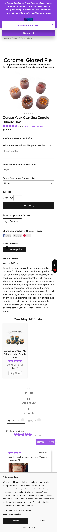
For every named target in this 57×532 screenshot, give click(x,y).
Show (54, 266)
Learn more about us (12, 514)
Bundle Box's (27, 38)
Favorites (28, 392)
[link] (29, 526)
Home (6, 38)
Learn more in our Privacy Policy (17, 510)
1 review (27, 127)
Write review (47, 442)
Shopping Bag (29, 402)
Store (14, 38)
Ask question (37, 127)
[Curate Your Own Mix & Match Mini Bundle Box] (15, 335)
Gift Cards (28, 412)
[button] (12, 221)
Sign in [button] (27, 33)
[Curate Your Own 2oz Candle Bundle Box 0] (28, 77)
